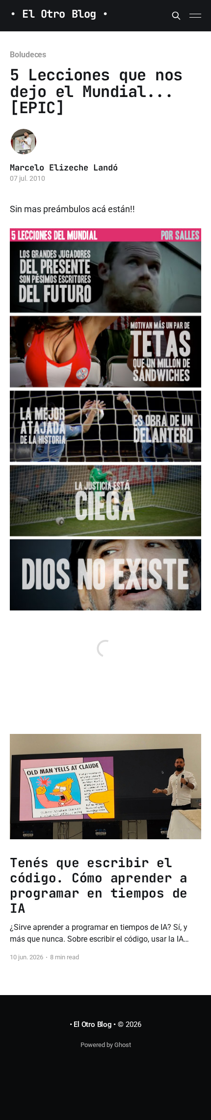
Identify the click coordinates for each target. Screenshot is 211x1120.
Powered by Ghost (105, 1044)
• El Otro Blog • (59, 14)
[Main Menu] (195, 15)
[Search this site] (176, 16)
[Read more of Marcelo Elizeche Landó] (23, 141)
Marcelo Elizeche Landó (64, 167)
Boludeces (28, 54)
